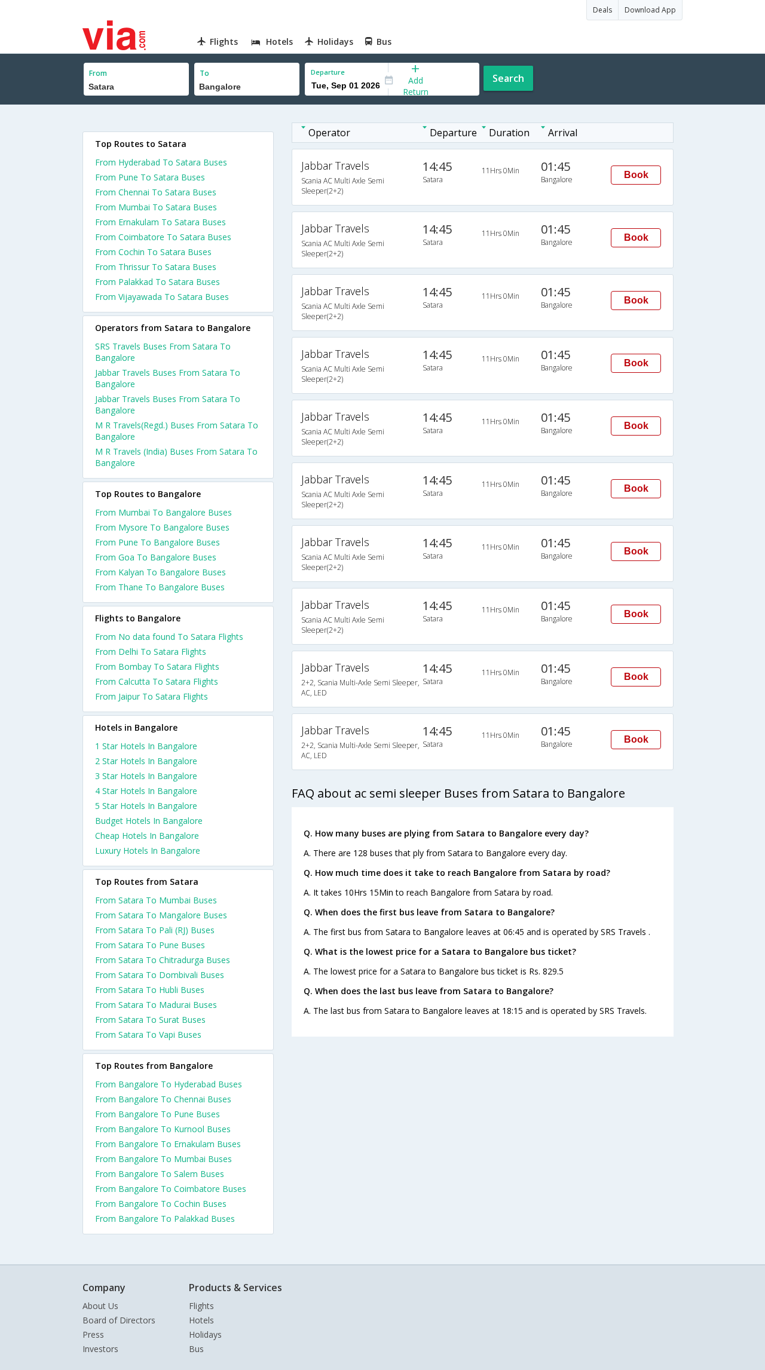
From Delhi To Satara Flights (150, 651)
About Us (100, 1305)
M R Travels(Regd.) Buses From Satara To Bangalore (176, 430)
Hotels (201, 1320)
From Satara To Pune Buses (150, 945)
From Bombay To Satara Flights (157, 666)
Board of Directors (118, 1320)
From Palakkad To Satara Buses (157, 281)
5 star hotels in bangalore (146, 805)
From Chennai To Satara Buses (155, 192)
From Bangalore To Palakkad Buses (165, 1218)
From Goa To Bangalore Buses (155, 557)
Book (636, 175)
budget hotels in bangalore (149, 820)
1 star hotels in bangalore (146, 746)
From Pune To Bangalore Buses (157, 542)
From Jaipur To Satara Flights (151, 696)
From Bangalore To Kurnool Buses (163, 1129)
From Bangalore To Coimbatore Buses (170, 1188)
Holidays (205, 1334)
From (98, 73)
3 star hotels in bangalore (146, 775)
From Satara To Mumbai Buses (156, 900)
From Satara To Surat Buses (150, 1019)
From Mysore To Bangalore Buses (162, 527)
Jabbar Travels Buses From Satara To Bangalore (167, 378)
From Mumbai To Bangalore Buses (163, 512)
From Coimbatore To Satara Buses (163, 237)
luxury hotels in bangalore (147, 850)
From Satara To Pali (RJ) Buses (155, 930)
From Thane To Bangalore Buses (160, 587)
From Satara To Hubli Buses (149, 989)
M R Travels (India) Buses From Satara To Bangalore (176, 457)
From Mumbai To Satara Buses (156, 207)
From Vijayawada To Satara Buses (162, 296)
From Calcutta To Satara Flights (156, 681)
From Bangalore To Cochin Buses (161, 1203)
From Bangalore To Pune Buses (157, 1114)
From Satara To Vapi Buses (148, 1034)
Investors (100, 1348)
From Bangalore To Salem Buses (159, 1173)
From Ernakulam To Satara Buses (160, 222)
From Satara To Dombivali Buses (159, 974)
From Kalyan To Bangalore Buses (160, 572)
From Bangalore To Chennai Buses (163, 1099)
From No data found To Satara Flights (169, 636)
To (204, 73)
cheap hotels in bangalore (147, 835)
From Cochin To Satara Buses (153, 252)
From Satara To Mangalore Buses (161, 915)
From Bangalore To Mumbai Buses (163, 1158)
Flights (201, 1305)
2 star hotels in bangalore (146, 761)
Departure (328, 72)
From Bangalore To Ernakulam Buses (168, 1144)
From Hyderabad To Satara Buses (161, 162)
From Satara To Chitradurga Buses (162, 960)
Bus (196, 1348)
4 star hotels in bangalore (146, 790)
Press (93, 1334)
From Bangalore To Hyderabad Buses (168, 1084)
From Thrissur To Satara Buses (155, 266)
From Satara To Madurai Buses (156, 1004)
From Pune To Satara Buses (150, 177)
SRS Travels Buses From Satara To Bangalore (163, 352)
